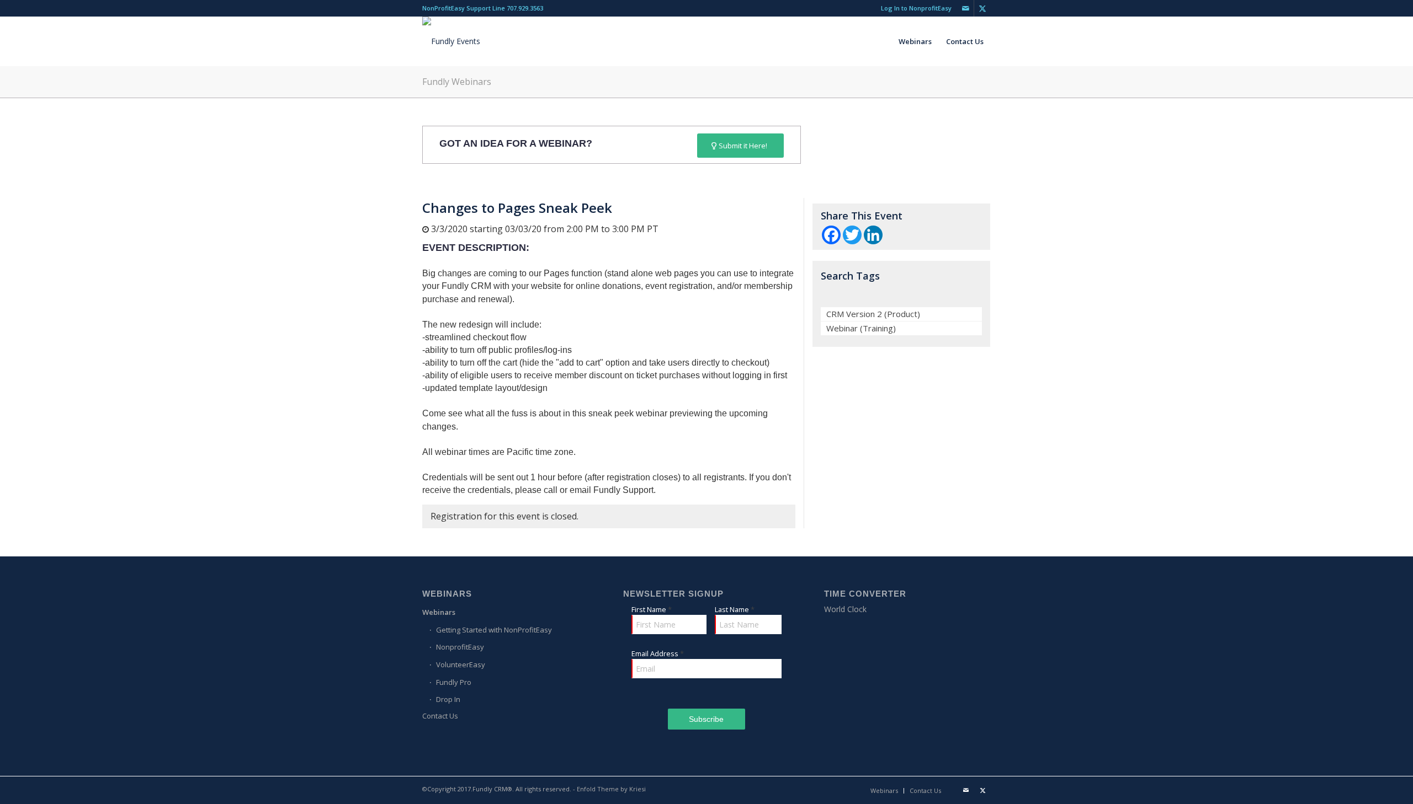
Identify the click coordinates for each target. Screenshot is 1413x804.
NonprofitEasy (460, 647)
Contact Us (440, 716)
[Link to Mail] (966, 8)
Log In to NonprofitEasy (916, 8)
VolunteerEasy (460, 664)
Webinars (438, 612)
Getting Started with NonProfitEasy (494, 630)
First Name (651, 609)
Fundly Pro (453, 682)
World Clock (845, 609)
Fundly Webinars (456, 82)
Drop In (448, 699)
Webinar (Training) (861, 328)
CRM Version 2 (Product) (873, 313)
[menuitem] (913, 8)
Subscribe (706, 719)
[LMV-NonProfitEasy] (451, 41)
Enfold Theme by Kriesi (611, 789)
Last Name (735, 609)
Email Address (657, 653)
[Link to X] (982, 8)
